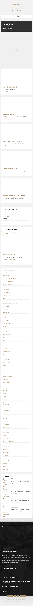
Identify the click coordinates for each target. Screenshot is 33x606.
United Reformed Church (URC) (14, 195)
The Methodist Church (11, 168)
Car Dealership (6, 306)
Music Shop (5, 390)
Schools (5, 435)
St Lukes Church (8, 114)
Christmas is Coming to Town (10, 586)
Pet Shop (5, 407)
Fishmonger (6, 340)
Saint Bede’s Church (10, 87)
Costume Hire (6, 320)
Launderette (6, 371)
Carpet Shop (6, 312)
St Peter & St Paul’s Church (12, 141)
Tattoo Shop (6, 452)
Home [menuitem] (8, 599)
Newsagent (5, 396)
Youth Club (5, 469)
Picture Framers (7, 416)
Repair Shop (6, 430)
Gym (4, 354)
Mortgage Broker (7, 388)
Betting (4, 287)
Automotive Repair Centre (9, 278)
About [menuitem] (12, 599)
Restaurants (6, 432)
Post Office (5, 418)
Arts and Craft (6, 275)
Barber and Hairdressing (10, 259)
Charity (4, 315)
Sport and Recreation (8, 441)
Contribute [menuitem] (18, 599)
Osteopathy (6, 404)
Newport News (15, 489)
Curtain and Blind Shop (8, 323)
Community (13, 588)
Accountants (6, 273)
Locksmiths (5, 379)
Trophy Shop (6, 458)
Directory (10, 28)
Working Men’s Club (16, 498)
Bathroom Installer (7, 284)
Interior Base (14, 507)
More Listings (6, 263)
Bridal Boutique (6, 292)
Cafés (4, 301)
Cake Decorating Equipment (10, 303)
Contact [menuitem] (24, 599)
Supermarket (6, 444)
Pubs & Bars (6, 424)
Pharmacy (5, 413)
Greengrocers (6, 351)
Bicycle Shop (6, 289)
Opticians (5, 402)
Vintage (4, 466)
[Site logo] (16, 12)
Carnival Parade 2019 (9, 214)
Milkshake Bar (6, 385)
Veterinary (5, 463)
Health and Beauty (7, 357)
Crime (10, 582)
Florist (4, 343)
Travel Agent (6, 455)
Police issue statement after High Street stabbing (16, 581)
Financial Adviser (7, 334)
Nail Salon (5, 393)
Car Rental (5, 309)
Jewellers (5, 365)
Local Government (7, 376)
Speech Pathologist (7, 438)
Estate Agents (6, 331)
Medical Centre (6, 382)
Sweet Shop (6, 446)
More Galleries (7, 222)
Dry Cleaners (6, 329)
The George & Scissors (9, 254)
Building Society (7, 295)
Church (7, 91)
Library (4, 374)
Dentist (4, 326)
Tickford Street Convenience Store (20, 479)
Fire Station (5, 337)
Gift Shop (5, 348)
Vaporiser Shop (6, 460)
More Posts (5, 591)
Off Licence (5, 399)
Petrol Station (6, 410)
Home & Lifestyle (7, 362)
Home (4, 28)
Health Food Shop (7, 360)
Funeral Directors (7, 346)
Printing (4, 421)
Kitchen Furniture (7, 368)
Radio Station (6, 427)
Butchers (5, 298)
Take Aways (5, 449)
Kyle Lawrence (25, 601)
